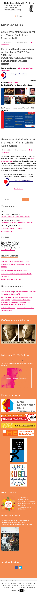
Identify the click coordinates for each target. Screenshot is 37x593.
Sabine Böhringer (22, 42)
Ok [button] (21, 590)
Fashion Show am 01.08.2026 (11, 279)
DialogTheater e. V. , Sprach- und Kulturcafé (15, 217)
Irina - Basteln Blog (7, 292)
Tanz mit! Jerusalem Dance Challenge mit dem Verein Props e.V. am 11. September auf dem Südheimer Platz (15, 302)
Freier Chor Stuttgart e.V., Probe (12, 228)
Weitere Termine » (7, 231)
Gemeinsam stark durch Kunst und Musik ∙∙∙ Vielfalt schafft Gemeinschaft (18, 142)
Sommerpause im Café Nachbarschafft (14, 270)
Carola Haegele (21, 150)
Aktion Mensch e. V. (14, 83)
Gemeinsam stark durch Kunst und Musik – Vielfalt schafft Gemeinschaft (18, 35)
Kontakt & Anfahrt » (8, 250)
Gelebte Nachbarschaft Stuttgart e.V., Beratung (17, 222)
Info (25, 590)
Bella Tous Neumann (8, 308)
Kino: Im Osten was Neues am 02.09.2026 (15, 261)
